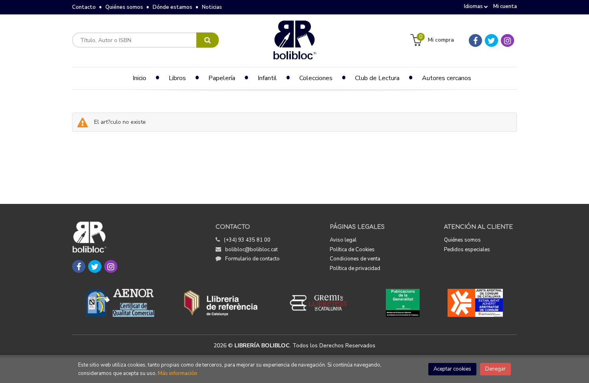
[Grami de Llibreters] (322, 303)
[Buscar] (207, 40)
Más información (177, 373)
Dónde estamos (172, 7)
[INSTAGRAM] (507, 40)
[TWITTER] (491, 40)
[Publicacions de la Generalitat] (402, 303)
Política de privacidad (355, 268)
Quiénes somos (124, 7)
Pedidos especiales (467, 249)
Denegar (495, 369)
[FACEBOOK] (475, 40)
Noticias (212, 7)
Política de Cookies (352, 249)
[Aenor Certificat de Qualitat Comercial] (120, 303)
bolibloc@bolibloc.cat (251, 249)
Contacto (84, 7)
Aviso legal (343, 240)
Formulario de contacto (252, 258)
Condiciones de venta (355, 258)
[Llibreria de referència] (221, 303)
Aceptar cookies (452, 369)
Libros (177, 78)
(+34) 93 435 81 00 (247, 240)
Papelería (221, 78)
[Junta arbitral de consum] (475, 303)
